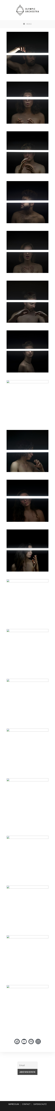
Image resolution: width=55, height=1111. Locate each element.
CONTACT (26, 1104)
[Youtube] (24, 1041)
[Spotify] (31, 1041)
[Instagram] (38, 1041)
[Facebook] (17, 1041)
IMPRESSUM (13, 1104)
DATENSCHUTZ (40, 1104)
